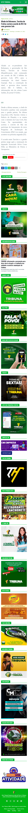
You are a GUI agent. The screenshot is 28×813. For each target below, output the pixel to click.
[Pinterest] (12, 168)
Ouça (5, 157)
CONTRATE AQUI (6, 453)
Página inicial (4, 18)
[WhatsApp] (7, 34)
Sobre (19, 810)
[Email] (16, 168)
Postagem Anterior (6, 172)
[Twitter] (5, 34)
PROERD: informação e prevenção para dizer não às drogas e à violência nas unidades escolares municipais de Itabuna (13, 264)
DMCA (8, 810)
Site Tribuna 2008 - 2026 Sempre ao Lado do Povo (14, 806)
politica (11, 18)
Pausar (10, 157)
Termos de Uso (20, 808)
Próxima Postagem (21, 172)
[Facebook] (3, 34)
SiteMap (14, 810)
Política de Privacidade (9, 808)
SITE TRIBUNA (5, 2)
